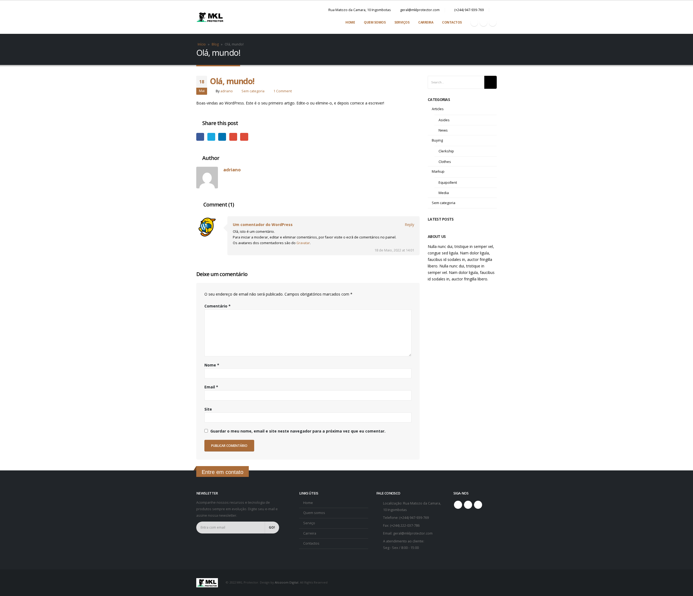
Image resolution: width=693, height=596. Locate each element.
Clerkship (446, 151)
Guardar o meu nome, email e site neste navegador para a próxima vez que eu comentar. (297, 431)
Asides (444, 119)
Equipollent (448, 182)
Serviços (401, 22)
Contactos (452, 22)
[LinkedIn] (492, 22)
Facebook (200, 137)
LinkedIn (222, 137)
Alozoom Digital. (287, 582)
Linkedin (478, 505)
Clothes (445, 161)
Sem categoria (252, 91)
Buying (437, 140)
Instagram (468, 505)
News (443, 130)
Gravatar (303, 243)
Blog (215, 44)
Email (244, 137)
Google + (233, 137)
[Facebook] (474, 22)
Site (208, 409)
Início (202, 44)
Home (350, 22)
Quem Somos (374, 22)
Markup (438, 171)
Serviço (309, 523)
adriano (226, 91)
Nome (211, 365)
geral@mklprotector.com (420, 10)
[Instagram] (483, 22)
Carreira (425, 22)
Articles (438, 108)
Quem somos (314, 512)
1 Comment (282, 91)
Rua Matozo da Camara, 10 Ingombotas (359, 10)
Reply (409, 224)
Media (444, 192)
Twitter (211, 137)
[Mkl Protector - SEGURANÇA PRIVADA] (209, 17)
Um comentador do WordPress (263, 224)
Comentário (217, 306)
